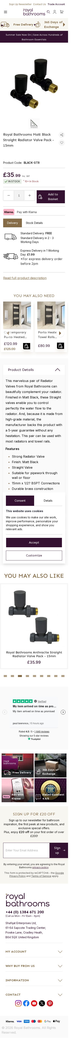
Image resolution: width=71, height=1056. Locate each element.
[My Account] (54, 11)
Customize (34, 555)
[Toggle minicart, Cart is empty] (62, 12)
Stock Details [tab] (34, 222)
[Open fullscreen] (34, 83)
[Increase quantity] (29, 195)
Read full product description (25, 278)
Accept (34, 542)
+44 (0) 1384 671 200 (25, 928)
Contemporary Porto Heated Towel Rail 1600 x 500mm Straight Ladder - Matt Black (17, 334)
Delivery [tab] (12, 222)
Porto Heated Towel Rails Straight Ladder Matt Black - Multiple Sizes (50, 334)
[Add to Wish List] (62, 143)
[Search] (48, 11)
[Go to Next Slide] (64, 25)
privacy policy (40, 883)
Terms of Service (41, 892)
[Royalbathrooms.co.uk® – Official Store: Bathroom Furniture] (34, 12)
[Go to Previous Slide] (4, 25)
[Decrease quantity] (8, 195)
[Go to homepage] (34, 916)
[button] (8, 333)
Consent (20, 500)
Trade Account (56, 4)
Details (48, 500)
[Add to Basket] (26, 346)
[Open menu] (5, 12)
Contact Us (39, 4)
